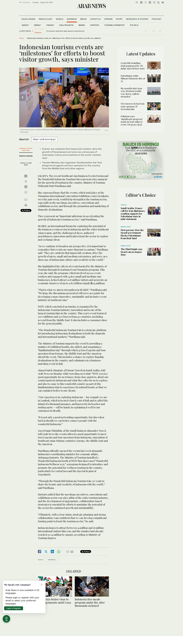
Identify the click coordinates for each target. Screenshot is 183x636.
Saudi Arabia (28, 19)
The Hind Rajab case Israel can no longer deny (131, 252)
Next (105, 97)
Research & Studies (137, 19)
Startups (94, 25)
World (59, 19)
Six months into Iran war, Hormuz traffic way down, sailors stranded (131, 92)
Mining (82, 25)
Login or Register (13, 608)
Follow (27, 210)
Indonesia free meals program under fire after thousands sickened (90, 602)
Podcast (156, 19)
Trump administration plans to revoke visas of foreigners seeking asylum (72, 31)
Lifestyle (95, 19)
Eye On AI (134, 25)
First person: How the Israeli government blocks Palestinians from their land (132, 234)
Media (83, 19)
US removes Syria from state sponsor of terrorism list (133, 106)
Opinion (108, 19)
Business (72, 19)
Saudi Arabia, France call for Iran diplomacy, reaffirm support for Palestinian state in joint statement (133, 214)
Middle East (45, 19)
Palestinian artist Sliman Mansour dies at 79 (133, 78)
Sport (119, 19)
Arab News (26, 2)
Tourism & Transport (114, 25)
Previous (22, 97)
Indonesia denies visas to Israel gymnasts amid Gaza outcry (54, 602)
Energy (37, 25)
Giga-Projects (66, 25)
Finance (50, 25)
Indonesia (51, 559)
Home (21, 38)
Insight (25, 25)
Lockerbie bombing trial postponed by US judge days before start (133, 65)
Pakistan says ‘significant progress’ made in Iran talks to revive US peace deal (132, 120)
